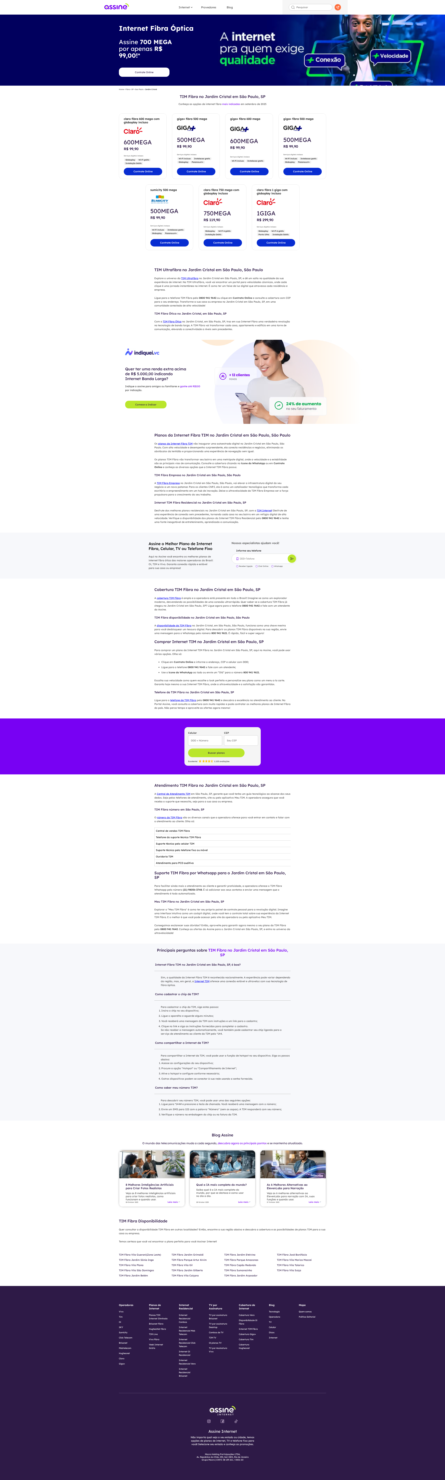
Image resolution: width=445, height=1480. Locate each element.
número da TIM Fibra (169, 817)
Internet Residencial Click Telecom (187, 1343)
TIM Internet (264, 510)
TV (270, 1322)
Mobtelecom (125, 1348)
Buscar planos (216, 752)
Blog (230, 7)
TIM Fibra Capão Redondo (240, 1265)
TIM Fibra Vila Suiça (289, 1270)
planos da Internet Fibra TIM (175, 443)
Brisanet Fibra (156, 1323)
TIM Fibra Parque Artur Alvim (189, 1259)
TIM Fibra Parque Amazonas (241, 1259)
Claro (121, 1358)
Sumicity (123, 1332)
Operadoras (126, 1305)
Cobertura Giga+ (247, 1334)
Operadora (274, 1316)
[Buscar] (337, 7)
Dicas (271, 1332)
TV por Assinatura (215, 1307)
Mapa (302, 1305)
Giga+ (122, 1363)
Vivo (121, 1311)
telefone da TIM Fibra (183, 700)
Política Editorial (307, 1316)
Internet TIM (202, 981)
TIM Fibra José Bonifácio (292, 1254)
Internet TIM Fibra (248, 1329)
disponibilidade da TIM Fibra (174, 625)
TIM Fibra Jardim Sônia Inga (136, 1259)
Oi (120, 1322)
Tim (121, 1316)
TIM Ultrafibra (189, 278)
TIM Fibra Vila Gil (182, 1265)
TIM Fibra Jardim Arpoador (240, 1275)
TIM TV (212, 1337)
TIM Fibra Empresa (168, 483)
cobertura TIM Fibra (169, 598)
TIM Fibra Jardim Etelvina (239, 1254)
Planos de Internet (155, 1307)
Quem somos (305, 1311)
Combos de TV (216, 1332)
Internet (184, 7)
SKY (121, 1327)
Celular (272, 1327)
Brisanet (123, 1343)
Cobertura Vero (246, 1315)
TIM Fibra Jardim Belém (133, 1275)
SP (132, 89)
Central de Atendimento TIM (173, 793)
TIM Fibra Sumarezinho (238, 1270)
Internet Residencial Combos (184, 1318)
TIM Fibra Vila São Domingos (136, 1270)
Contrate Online (144, 72)
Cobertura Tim (246, 1339)
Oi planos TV (215, 1343)
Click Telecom (125, 1337)
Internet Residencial (186, 1307)
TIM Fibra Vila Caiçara (185, 1275)
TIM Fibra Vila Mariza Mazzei (294, 1259)
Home (121, 89)
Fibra (128, 89)
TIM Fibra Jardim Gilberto (187, 1270)
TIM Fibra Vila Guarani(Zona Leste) (140, 1254)
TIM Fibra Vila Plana (131, 1265)
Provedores (208, 7)
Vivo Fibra (154, 1339)
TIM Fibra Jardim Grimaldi (188, 1254)
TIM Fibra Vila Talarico (290, 1265)
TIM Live (153, 1334)
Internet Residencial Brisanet (184, 1372)
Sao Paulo (139, 89)
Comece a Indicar (145, 404)
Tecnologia (274, 1311)
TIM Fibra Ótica (172, 321)
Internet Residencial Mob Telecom (187, 1330)
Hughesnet (124, 1353)
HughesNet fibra (157, 1329)
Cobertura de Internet (247, 1307)
